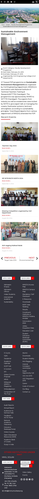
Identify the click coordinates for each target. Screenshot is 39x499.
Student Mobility (28, 358)
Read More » (6, 148)
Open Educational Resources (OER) (10, 436)
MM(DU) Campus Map (28, 290)
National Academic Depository (8, 422)
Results (25, 309)
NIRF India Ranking (26, 306)
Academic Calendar (7, 362)
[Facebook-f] (1, 2)
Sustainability (8, 302)
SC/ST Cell (7, 366)
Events (24, 475)
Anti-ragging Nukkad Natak (12, 245)
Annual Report (9, 408)
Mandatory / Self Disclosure (28, 295)
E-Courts (7, 353)
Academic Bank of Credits (9, 441)
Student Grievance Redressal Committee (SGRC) (26, 338)
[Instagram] (4, 2)
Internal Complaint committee (26, 366)
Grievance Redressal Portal (9, 428)
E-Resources (26, 299)
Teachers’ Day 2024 (9, 146)
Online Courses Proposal (9, 376)
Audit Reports (9, 405)
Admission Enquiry (7, 286)
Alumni (24, 353)
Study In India (9, 444)
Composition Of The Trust (9, 393)
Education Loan (28, 331)
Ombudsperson (9, 389)
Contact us (26, 392)
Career (24, 383)
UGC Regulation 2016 (28, 380)
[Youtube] (11, 2)
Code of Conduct (28, 386)
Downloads (26, 302)
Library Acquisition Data (28, 327)
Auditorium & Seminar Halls (9, 412)
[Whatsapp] (14, 2)
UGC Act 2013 (27, 376)
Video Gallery (27, 472)
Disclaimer (7, 358)
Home (3, 24)
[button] (33, 2)
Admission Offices (7, 290)
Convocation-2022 (27, 322)
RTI (5, 372)
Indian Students (9, 294)
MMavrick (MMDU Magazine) (7, 384)
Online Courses (9, 432)
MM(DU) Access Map (28, 286)
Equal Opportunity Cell (28, 372)
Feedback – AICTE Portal (8, 417)
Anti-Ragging (27, 361)
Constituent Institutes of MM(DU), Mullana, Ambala (28, 315)
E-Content (7, 369)
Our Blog (25, 389)
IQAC (6, 356)
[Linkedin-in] (27, 479)
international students (8, 298)
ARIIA (6, 379)
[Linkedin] (8, 2)
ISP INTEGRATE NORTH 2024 (12, 178)
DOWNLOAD (26, 462)
